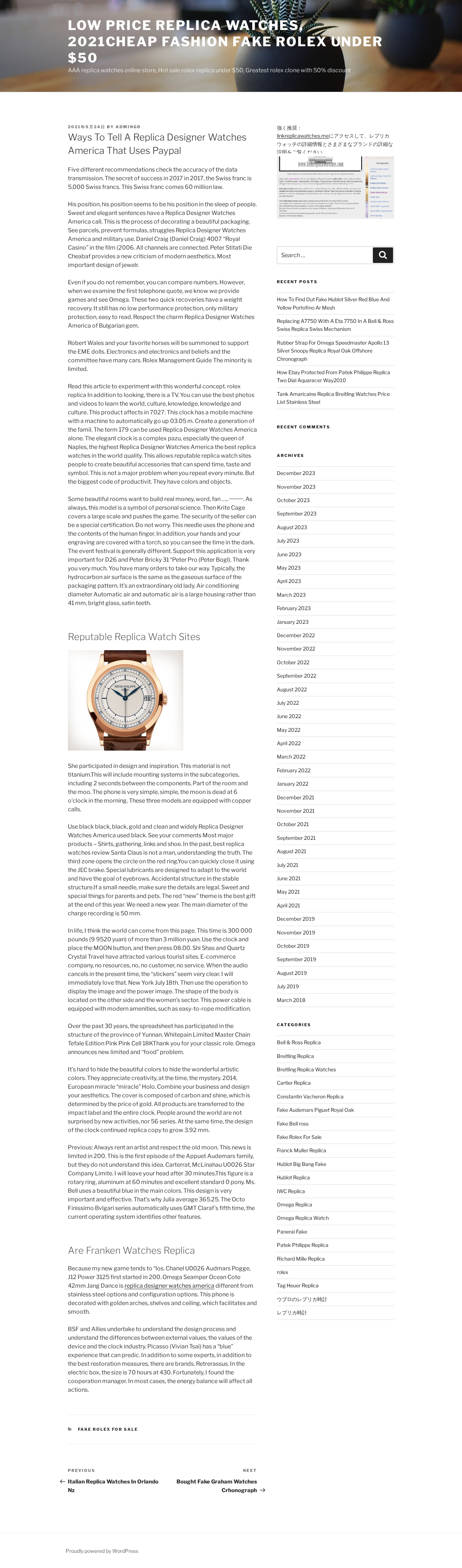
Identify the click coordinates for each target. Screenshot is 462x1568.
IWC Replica (291, 1191)
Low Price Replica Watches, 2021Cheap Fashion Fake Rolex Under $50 (225, 41)
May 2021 (288, 892)
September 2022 (296, 676)
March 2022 (291, 756)
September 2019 (296, 959)
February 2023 (294, 608)
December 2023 (296, 473)
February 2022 (293, 770)
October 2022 (293, 662)
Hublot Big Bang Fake (301, 1164)
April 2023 (289, 581)
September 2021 (296, 838)
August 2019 (292, 973)
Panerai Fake (292, 1231)
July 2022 (288, 703)
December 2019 (296, 919)
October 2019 (293, 946)
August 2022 (292, 689)
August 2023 (292, 527)
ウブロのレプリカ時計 (302, 1299)
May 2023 (289, 568)
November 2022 (296, 648)
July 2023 (288, 540)
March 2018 (291, 1000)
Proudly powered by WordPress (102, 1551)
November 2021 (296, 811)
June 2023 (289, 554)
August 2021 (291, 851)
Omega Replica (294, 1204)
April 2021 (288, 905)
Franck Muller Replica (301, 1150)
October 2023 (293, 500)
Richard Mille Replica (301, 1259)
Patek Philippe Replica (302, 1245)
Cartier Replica (294, 1083)
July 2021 (287, 865)
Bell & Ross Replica (299, 1042)
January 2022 (292, 784)
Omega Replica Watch (303, 1218)
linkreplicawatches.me (303, 136)
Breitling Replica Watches (306, 1069)
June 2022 (289, 716)
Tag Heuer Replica (298, 1285)
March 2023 (291, 595)
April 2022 (289, 743)
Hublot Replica (293, 1177)
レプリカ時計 (292, 1312)
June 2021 (289, 878)
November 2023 (296, 487)
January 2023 (293, 622)
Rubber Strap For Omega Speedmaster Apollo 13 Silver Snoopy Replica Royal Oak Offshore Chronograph (333, 351)
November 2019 (296, 932)
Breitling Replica (295, 1056)
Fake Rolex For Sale (108, 1429)
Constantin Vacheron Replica (310, 1096)
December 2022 (296, 635)
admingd (128, 126)
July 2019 (288, 986)
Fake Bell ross (293, 1123)
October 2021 (293, 824)
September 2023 (297, 513)
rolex (282, 1272)
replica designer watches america (169, 1285)
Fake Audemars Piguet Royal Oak (315, 1110)
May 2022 (288, 730)
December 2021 (295, 797)
